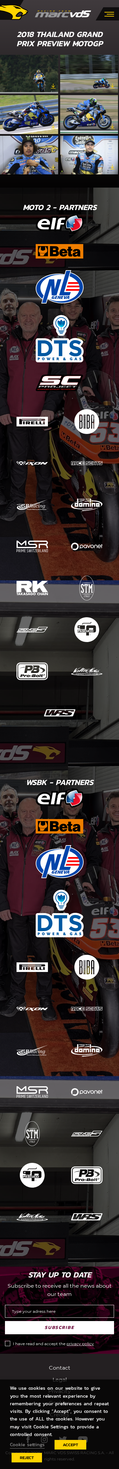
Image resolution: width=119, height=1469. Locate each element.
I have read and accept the (53, 1343)
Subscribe (59, 1327)
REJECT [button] (27, 1457)
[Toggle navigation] (109, 13)
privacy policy (80, 1343)
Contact (59, 1368)
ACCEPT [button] (70, 1445)
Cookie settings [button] (27, 1444)
